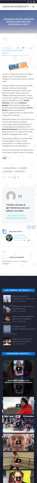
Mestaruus (8, 171)
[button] (29, 227)
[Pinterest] (9, 177)
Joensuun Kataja (10, 168)
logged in (16, 261)
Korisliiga (23, 168)
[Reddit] (18, 177)
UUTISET (5, 53)
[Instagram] (33, 2)
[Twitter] (31, 2)
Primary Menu (33, 6)
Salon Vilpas (20, 171)
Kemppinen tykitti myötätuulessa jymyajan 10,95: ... (24, 329)
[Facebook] (28, 2)
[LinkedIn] (15, 177)
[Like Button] (4, 157)
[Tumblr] (12, 177)
